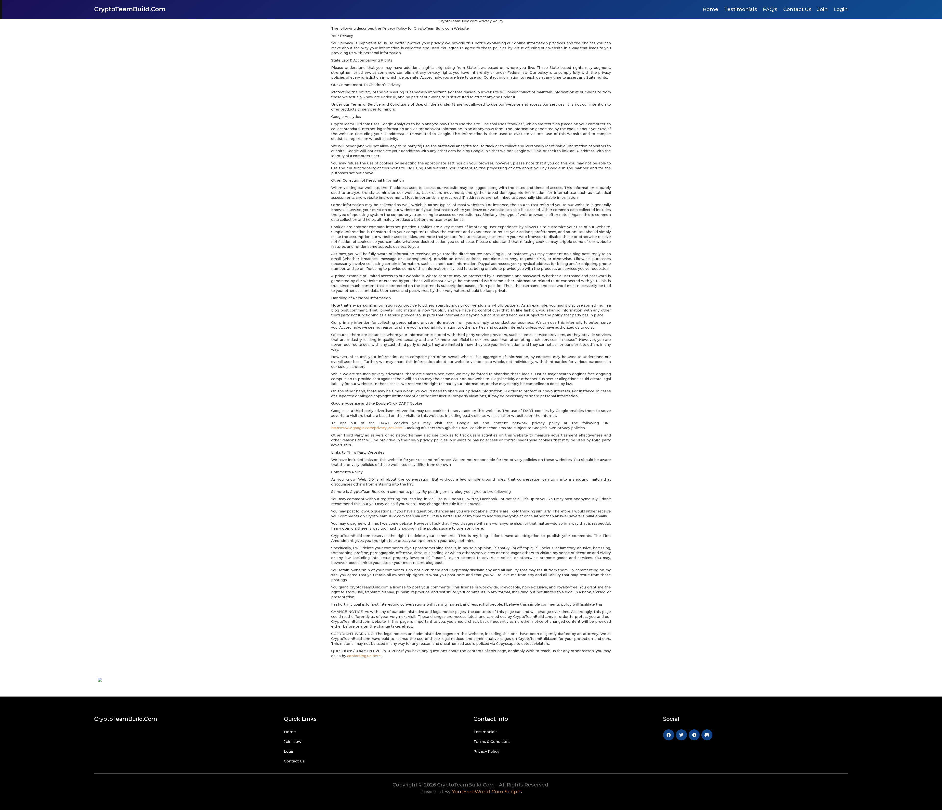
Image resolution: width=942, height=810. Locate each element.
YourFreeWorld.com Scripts (487, 792)
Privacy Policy (486, 751)
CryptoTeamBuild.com (130, 9)
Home (710, 9)
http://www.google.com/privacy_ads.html (367, 428)
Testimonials (740, 9)
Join (822, 9)
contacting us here (364, 656)
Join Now (292, 741)
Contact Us (797, 9)
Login (841, 9)
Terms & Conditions (491, 741)
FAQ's (770, 9)
